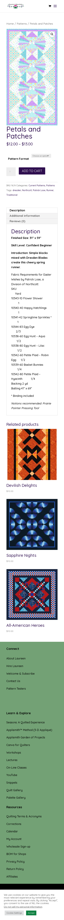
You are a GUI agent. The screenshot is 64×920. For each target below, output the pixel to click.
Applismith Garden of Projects (25, 737)
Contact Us (13, 681)
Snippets (11, 782)
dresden (17, 190)
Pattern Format (18, 159)
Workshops (13, 752)
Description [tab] (17, 210)
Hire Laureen (14, 666)
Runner (50, 190)
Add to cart (32, 171)
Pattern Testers (16, 688)
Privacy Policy (15, 861)
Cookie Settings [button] (14, 913)
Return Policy (15, 869)
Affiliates (12, 876)
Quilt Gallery (14, 790)
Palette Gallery (15, 797)
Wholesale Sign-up (18, 846)
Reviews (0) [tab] (17, 221)
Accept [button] (31, 913)
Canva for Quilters (18, 745)
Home (10, 23)
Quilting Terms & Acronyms (24, 816)
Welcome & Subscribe (20, 673)
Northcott (27, 190)
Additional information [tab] (25, 216)
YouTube (11, 775)
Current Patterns (37, 185)
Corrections (13, 824)
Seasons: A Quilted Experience (25, 722)
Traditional (11, 195)
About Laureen (15, 658)
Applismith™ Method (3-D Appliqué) (29, 730)
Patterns (22, 23)
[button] (52, 34)
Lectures (11, 760)
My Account (13, 839)
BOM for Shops (16, 854)
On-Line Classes (16, 767)
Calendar (12, 831)
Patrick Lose (39, 190)
